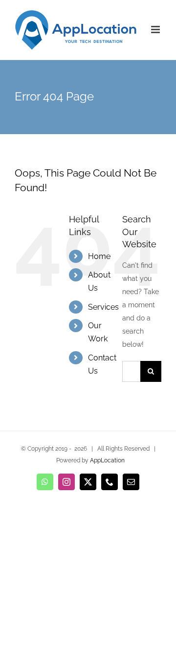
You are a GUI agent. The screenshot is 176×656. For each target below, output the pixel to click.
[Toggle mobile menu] (156, 29)
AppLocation (107, 460)
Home (99, 256)
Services (103, 307)
